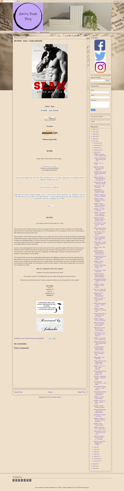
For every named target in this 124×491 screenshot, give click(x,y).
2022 (94, 129)
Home (16, 32)
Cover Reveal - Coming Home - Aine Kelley (100, 383)
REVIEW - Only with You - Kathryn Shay (99, 428)
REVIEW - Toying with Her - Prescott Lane (100, 338)
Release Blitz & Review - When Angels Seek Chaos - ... (100, 343)
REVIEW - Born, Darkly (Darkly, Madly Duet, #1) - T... (100, 173)
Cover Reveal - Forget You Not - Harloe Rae (100, 224)
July (95, 447)
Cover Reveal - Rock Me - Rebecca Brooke (99, 233)
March (96, 456)
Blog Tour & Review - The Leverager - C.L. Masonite (99, 438)
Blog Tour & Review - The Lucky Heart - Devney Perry (99, 324)
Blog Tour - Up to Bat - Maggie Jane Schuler (100, 443)
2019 (94, 136)
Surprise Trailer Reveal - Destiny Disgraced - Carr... (100, 159)
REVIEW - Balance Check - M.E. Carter (100, 319)
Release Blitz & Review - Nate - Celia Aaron (100, 228)
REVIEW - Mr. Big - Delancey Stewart (99, 406)
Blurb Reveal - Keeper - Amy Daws (100, 415)
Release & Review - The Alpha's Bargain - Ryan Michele (100, 178)
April (95, 454)
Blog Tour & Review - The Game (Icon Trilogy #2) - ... (99, 168)
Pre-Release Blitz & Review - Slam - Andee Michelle (99, 348)
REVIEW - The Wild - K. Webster (99, 209)
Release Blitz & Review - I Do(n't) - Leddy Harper (100, 388)
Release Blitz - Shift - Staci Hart (99, 186)
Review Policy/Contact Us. (29, 32)
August (96, 152)
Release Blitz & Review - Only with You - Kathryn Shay (100, 411)
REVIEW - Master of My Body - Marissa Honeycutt (99, 420)
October (96, 147)
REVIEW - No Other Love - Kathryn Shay (100, 155)
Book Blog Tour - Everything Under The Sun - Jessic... (99, 191)
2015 (94, 466)
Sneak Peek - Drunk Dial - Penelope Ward (99, 353)
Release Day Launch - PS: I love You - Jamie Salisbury (100, 329)
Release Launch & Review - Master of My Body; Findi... (99, 219)
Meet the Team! (44, 32)
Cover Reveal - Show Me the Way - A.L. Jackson (99, 334)
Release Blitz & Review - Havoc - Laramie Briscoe (100, 305)
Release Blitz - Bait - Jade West (99, 358)
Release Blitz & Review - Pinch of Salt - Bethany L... (100, 257)
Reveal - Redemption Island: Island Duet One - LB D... (99, 238)
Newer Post (18, 392)
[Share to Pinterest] (55, 338)
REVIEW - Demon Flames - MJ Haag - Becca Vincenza (100, 205)
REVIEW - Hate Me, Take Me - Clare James (99, 286)
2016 (94, 464)
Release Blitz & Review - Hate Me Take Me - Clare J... (100, 280)
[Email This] (49, 338)
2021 (94, 131)
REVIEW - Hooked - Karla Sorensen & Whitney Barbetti (99, 275)
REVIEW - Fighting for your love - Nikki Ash (100, 195)
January (96, 461)
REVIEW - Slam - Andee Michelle (98, 424)
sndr (74, 487)
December (97, 143)
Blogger (86, 487)
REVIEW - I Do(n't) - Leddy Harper (99, 397)
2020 (94, 134)
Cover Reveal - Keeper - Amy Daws (100, 271)
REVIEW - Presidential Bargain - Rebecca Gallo (100, 378)
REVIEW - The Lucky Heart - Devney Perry (99, 402)
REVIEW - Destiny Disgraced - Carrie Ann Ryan (99, 200)
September (97, 150)
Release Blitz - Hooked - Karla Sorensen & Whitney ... (100, 243)
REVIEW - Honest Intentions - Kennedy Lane (100, 310)
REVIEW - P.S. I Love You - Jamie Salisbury (99, 367)
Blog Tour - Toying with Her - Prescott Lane (100, 290)
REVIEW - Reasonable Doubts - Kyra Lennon (100, 266)
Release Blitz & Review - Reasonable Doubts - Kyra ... (100, 362)
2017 (94, 141)
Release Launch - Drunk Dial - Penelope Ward (98, 294)
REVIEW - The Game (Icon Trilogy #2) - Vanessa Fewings (99, 214)
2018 (94, 138)
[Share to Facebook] (53, 338)
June (95, 449)
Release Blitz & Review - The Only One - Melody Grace (100, 393)
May (95, 451)
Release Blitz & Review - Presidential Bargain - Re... (100, 372)
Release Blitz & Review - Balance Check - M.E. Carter (100, 315)
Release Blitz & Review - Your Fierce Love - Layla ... (100, 432)
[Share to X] (52, 338)
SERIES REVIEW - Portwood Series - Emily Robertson (99, 252)
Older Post (81, 392)
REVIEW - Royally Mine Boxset (98, 262)
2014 (94, 468)
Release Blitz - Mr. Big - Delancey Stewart (100, 183)
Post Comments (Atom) (54, 397)
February (96, 458)
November (97, 145)
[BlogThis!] (50, 338)
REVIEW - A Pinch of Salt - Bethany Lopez (99, 300)
